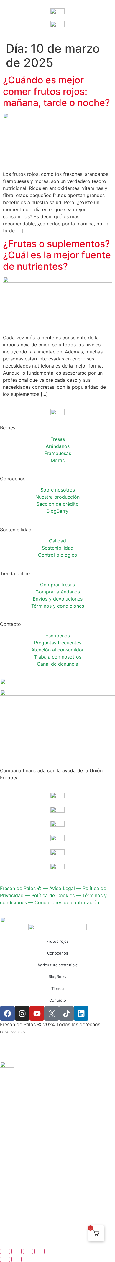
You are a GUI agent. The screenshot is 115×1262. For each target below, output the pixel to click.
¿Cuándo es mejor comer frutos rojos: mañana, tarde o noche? (56, 91)
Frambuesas (57, 453)
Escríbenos (57, 636)
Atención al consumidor (57, 650)
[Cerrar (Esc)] (39, 1251)
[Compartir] (28, 1251)
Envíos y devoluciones (58, 599)
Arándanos (58, 446)
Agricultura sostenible (57, 964)
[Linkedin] (81, 1013)
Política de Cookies (53, 895)
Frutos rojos (57, 941)
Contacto (57, 1000)
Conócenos (57, 953)
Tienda (57, 988)
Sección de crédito (58, 504)
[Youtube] (36, 1013)
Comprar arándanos (57, 592)
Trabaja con (57, 657)
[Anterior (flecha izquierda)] (5, 1259)
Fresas (57, 439)
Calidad (57, 541)
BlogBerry (57, 511)
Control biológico (57, 555)
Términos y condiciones (57, 606)
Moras (58, 460)
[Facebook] (7, 1013)
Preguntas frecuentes (57, 643)
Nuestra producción (57, 497)
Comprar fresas (57, 585)
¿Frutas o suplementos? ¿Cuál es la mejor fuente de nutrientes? (57, 255)
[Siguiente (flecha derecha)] (17, 1259)
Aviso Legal (62, 888)
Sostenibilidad (57, 548)
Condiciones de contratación (66, 902)
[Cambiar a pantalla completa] (17, 1251)
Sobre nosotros (57, 490)
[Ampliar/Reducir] (5, 1251)
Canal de (57, 664)
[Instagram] (22, 1013)
